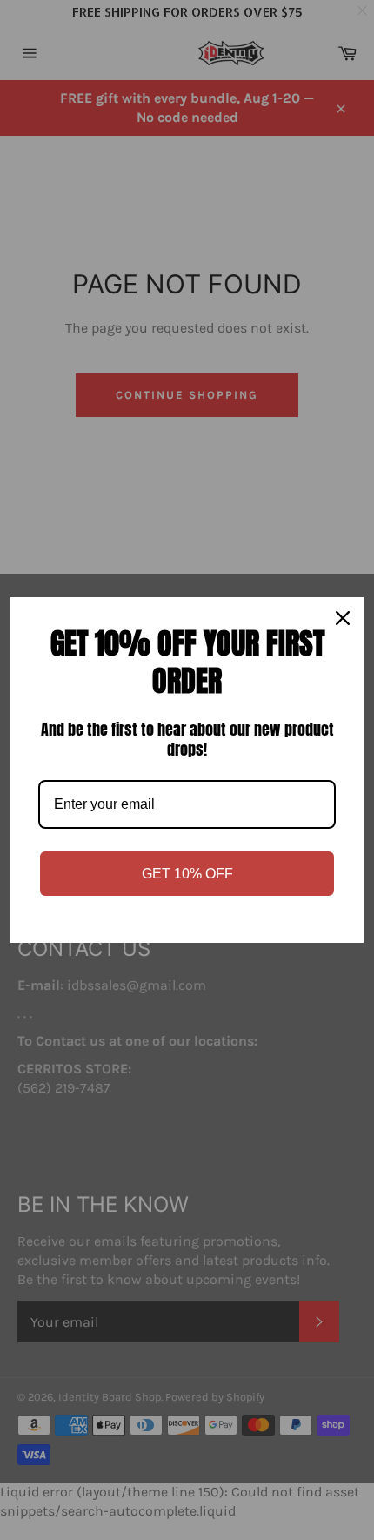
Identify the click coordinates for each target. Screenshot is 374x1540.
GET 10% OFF (187, 873)
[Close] (343, 618)
